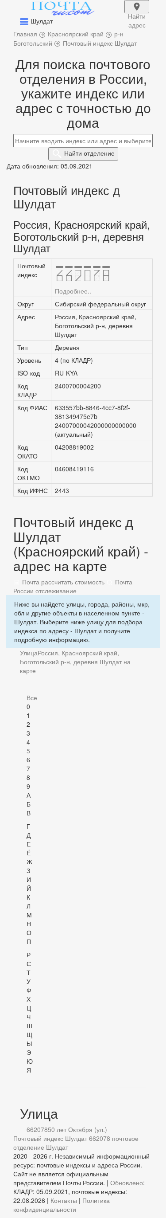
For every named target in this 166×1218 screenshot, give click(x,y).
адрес (137, 12)
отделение (89, 153)
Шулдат (57, 1147)
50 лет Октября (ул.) (77, 1129)
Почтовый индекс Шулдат (50, 1138)
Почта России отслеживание (72, 586)
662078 (37, 1129)
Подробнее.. (73, 290)
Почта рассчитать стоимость (62, 581)
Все (32, 697)
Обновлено (126, 1182)
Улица (29, 652)
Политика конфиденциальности (61, 1205)
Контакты (63, 1200)
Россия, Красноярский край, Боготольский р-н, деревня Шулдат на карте (75, 661)
